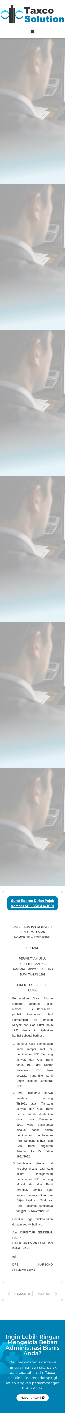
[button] (32, 31)
